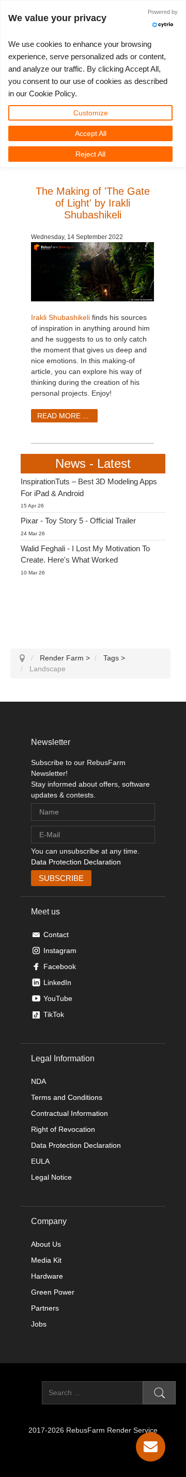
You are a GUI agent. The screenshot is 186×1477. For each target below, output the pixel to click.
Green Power (52, 1292)
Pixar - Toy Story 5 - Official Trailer (78, 520)
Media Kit (46, 1260)
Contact (56, 934)
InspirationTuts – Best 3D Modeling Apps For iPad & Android (89, 487)
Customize (90, 113)
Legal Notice (51, 1177)
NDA (38, 1081)
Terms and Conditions (66, 1097)
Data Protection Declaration (76, 862)
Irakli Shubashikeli (60, 317)
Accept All (90, 133)
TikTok (53, 1014)
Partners (45, 1308)
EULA (40, 1161)
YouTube (57, 998)
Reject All (90, 154)
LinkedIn (57, 982)
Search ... (26, 1392)
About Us (46, 1244)
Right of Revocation (63, 1129)
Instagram (59, 950)
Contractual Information (69, 1113)
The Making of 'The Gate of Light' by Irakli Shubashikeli (93, 202)
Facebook (59, 966)
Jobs (39, 1324)
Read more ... (63, 416)
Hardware (47, 1276)
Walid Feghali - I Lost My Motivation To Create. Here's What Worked (85, 554)
